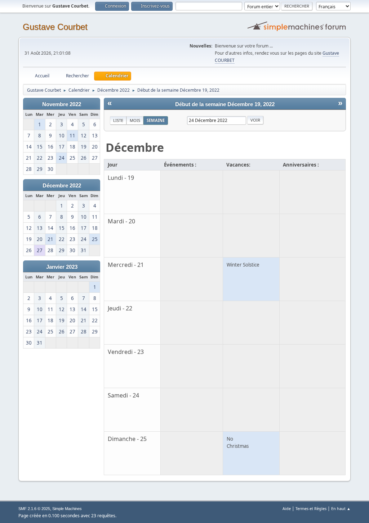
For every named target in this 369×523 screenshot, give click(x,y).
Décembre (135, 147)
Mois (135, 120)
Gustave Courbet (55, 27)
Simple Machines (67, 508)
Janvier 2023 (61, 267)
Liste (118, 120)
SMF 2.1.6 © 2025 (34, 508)
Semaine (156, 120)
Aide (287, 508)
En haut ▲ (341, 508)
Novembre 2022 (61, 104)
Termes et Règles (310, 508)
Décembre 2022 (62, 185)
